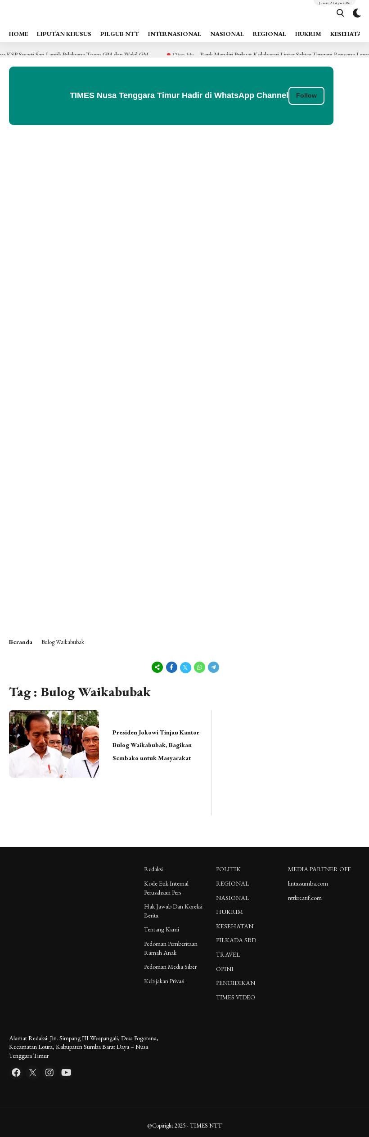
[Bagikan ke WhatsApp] (200, 667)
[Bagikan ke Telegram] (213, 667)
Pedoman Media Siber (170, 966)
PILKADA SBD (236, 940)
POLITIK (228, 869)
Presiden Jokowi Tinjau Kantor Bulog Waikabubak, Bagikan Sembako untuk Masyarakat (155, 745)
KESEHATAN (234, 926)
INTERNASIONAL (174, 34)
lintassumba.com (308, 883)
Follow (306, 95)
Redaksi (153, 869)
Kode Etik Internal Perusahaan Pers (166, 887)
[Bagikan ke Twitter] (186, 667)
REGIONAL (269, 34)
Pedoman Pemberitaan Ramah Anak (171, 948)
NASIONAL (227, 34)
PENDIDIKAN (235, 983)
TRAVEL (228, 954)
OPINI (225, 969)
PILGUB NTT (119, 34)
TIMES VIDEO (235, 997)
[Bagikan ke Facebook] (172, 667)
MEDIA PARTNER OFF (319, 869)
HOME (18, 34)
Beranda (20, 642)
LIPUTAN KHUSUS (64, 34)
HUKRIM (308, 34)
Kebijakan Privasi (164, 981)
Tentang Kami (161, 929)
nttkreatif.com (305, 898)
